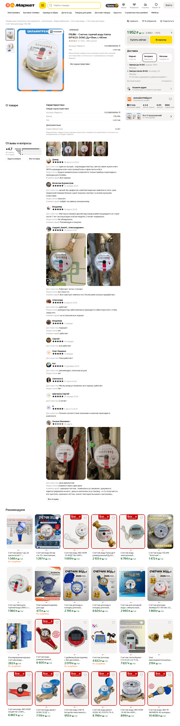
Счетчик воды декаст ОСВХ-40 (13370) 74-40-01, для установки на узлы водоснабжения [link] (104, 711)
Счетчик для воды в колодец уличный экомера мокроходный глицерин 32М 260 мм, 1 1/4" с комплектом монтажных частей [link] (104, 606)
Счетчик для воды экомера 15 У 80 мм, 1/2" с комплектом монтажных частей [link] (160, 606)
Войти (169, 5)
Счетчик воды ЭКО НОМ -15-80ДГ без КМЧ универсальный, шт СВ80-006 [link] (75, 554)
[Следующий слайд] (59, 60)
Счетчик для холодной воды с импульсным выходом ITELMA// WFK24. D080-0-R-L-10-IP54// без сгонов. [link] (132, 606)
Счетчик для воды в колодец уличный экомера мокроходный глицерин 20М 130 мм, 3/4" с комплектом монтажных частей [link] (74, 606)
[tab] (14, 13)
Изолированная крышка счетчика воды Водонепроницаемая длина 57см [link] (19, 658)
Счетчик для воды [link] (101, 657)
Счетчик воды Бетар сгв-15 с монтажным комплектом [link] (45, 554)
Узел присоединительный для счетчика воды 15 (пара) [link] (160, 658)
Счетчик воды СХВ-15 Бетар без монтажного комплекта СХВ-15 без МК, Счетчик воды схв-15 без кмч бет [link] (75, 711)
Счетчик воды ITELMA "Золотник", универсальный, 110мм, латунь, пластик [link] (159, 554)
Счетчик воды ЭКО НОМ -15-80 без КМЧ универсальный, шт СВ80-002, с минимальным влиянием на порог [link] (132, 711)
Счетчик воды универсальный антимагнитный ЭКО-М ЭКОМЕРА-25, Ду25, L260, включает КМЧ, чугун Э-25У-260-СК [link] (46, 658)
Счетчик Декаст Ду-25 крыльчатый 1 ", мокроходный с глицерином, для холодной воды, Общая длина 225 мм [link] (18, 554)
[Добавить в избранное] (29, 518)
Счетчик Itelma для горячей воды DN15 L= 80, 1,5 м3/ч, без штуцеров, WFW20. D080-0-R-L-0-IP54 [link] (18, 606)
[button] (80, 64)
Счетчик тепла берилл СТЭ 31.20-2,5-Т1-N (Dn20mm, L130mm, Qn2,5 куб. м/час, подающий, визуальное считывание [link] (131, 658)
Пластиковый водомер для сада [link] (46, 606)
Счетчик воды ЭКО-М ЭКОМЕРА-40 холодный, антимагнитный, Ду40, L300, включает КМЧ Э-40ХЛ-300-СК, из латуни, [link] (160, 711)
